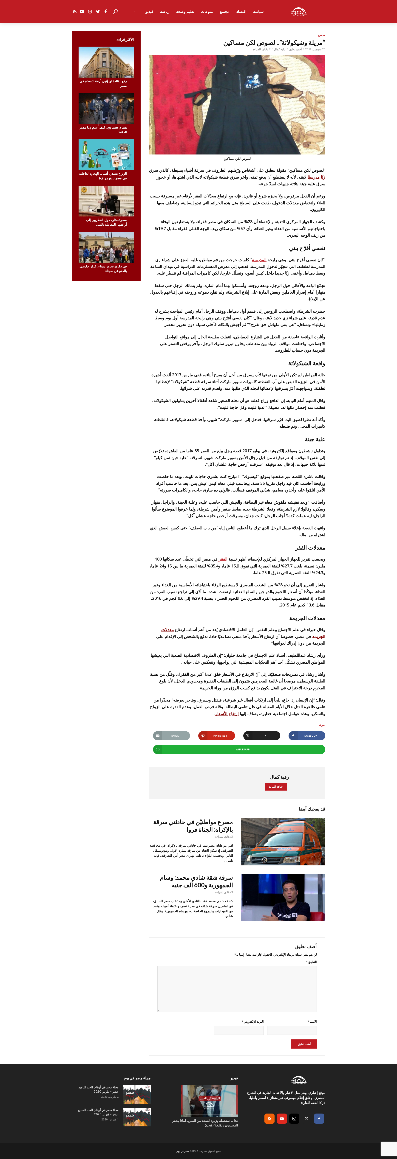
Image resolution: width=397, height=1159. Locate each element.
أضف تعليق (295, 49)
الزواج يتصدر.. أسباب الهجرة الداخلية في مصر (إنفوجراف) (103, 175)
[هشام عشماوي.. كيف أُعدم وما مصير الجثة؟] (106, 108)
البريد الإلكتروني (252, 1021)
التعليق (311, 962)
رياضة (164, 11)
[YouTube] (282, 1119)
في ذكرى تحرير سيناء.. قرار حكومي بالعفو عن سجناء (103, 268)
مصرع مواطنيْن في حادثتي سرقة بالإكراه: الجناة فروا (193, 825)
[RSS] (269, 1119)
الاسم (312, 1021)
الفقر (223, 559)
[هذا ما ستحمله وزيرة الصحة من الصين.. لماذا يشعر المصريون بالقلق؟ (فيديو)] (198, 1101)
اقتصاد (241, 11)
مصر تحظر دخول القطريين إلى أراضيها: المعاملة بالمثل (106, 222)
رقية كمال (280, 49)
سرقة (322, 725)
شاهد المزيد (276, 787)
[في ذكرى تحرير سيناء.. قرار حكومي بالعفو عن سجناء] (106, 247)
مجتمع (225, 11)
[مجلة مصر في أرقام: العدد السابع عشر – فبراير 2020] (137, 1117)
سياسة (258, 11)
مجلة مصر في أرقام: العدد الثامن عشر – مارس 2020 (99, 1089)
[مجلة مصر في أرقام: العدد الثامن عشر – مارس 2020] (137, 1094)
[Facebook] (319, 1119)
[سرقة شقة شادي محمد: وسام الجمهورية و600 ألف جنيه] (283, 897)
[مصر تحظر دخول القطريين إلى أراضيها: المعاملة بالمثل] (106, 201)
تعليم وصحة (185, 11)
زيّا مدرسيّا (316, 177)
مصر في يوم (182, 1151)
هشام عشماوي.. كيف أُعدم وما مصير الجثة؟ (103, 129)
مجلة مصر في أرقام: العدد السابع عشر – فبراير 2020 (98, 1112)
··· (135, 11)
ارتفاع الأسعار (227, 713)
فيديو (149, 11)
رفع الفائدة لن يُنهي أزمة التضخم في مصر (103, 83)
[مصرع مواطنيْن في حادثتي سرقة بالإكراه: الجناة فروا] (283, 841)
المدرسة (259, 259)
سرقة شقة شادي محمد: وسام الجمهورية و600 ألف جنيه (196, 881)
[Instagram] (294, 1119)
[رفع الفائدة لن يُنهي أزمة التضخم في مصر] (106, 62)
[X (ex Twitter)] (307, 1119)
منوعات (207, 11)
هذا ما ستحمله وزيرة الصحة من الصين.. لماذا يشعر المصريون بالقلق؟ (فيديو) (205, 1123)
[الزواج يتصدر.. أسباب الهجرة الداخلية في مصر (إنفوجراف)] (106, 154)
